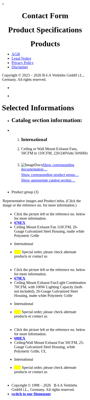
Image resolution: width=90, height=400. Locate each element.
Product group (25, 192)
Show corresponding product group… (50, 175)
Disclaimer (20, 67)
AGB (16, 54)
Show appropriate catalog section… (48, 180)
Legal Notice (21, 58)
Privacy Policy (23, 63)
